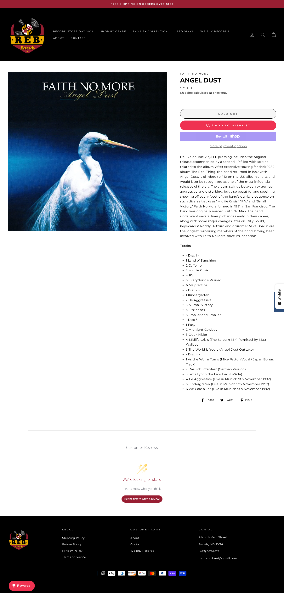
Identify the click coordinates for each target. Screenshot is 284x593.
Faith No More (194, 73)
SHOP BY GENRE (113, 31)
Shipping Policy (73, 537)
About (134, 537)
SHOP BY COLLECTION (150, 31)
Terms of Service (74, 557)
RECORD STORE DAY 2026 (73, 31)
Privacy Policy (72, 550)
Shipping (186, 92)
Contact (136, 544)
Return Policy (72, 544)
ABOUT (58, 38)
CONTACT (78, 38)
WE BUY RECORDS (214, 31)
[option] (142, 4)
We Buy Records (142, 550)
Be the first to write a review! (142, 499)
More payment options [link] (228, 146)
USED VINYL (184, 31)
